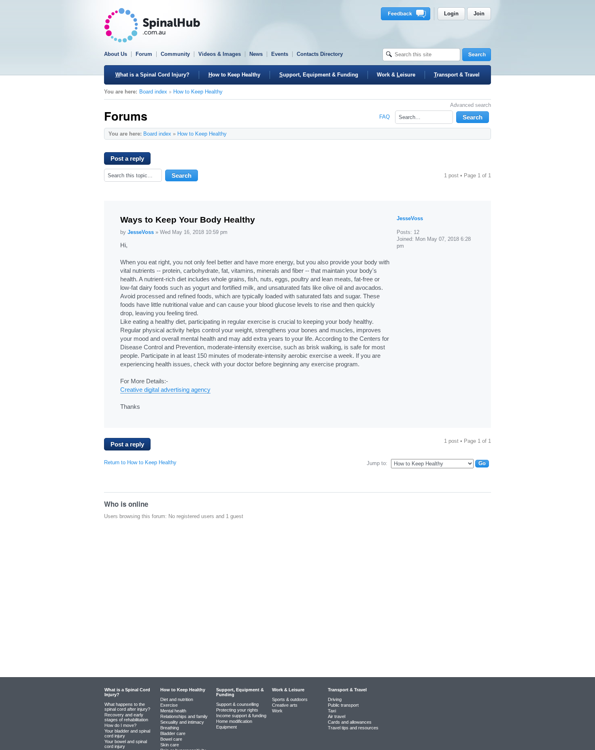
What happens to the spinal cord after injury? (127, 707)
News (256, 54)
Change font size (481, 133)
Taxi (332, 710)
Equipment (226, 727)
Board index (153, 92)
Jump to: (377, 463)
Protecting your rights (237, 710)
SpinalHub (152, 25)
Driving (335, 699)
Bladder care (172, 733)
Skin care (169, 744)
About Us (115, 54)
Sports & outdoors (290, 699)
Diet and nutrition (176, 699)
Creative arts (285, 705)
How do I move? (120, 725)
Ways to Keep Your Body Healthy (187, 219)
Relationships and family (184, 716)
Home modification (234, 721)
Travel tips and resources (353, 727)
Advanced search (470, 105)
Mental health (173, 710)
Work (277, 710)
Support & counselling (237, 704)
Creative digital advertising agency (165, 389)
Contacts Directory (320, 54)
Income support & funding (241, 715)
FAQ (384, 117)
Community (175, 54)
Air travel (336, 716)
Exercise (169, 705)
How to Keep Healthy (198, 92)
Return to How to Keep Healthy (140, 462)
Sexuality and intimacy (182, 722)
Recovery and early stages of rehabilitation (126, 717)
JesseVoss (141, 232)
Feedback (407, 13)
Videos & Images (219, 54)
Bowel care (171, 739)
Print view (468, 133)
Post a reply (127, 158)
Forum (144, 54)
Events (279, 54)
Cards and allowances (350, 722)
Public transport (343, 705)
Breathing (169, 727)
